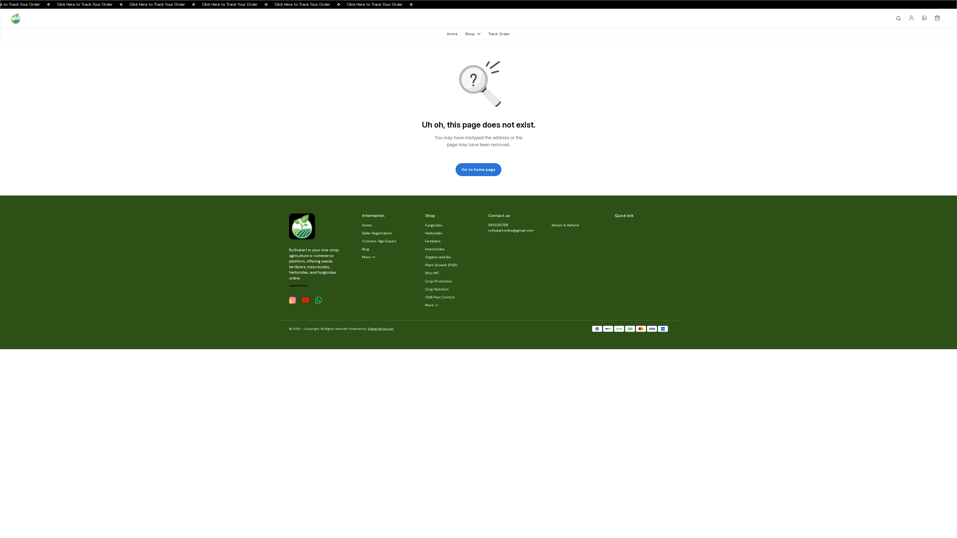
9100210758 (498, 225)
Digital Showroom (381, 329)
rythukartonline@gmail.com (511, 230)
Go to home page (478, 169)
